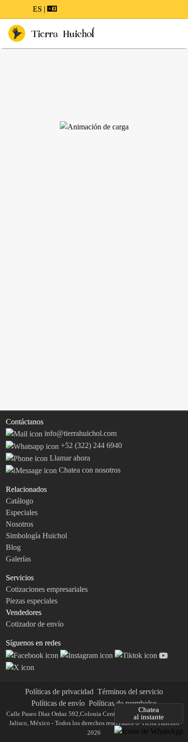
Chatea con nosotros (89, 470)
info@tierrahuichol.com (79, 433)
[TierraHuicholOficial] (33, 654)
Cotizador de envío (35, 624)
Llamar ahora (69, 458)
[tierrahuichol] (87, 654)
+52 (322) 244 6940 (90, 445)
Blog (13, 547)
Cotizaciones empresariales (47, 589)
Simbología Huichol (36, 536)
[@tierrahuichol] (137, 654)
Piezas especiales (31, 601)
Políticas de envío (58, 703)
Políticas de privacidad (59, 691)
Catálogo (19, 501)
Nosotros (19, 524)
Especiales (22, 512)
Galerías (18, 559)
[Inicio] (51, 32)
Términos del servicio (130, 691)
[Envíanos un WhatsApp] (148, 731)
